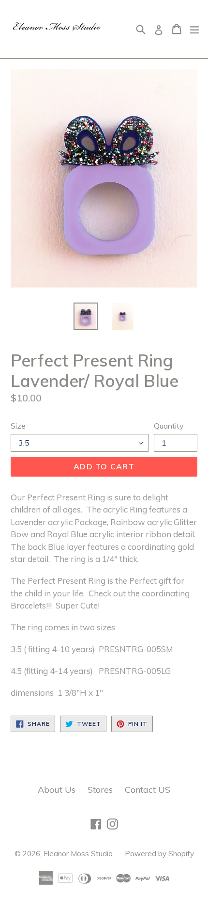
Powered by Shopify (159, 853)
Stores (100, 789)
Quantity (169, 426)
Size (18, 426)
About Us (56, 789)
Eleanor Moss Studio (78, 853)
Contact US (147, 789)
